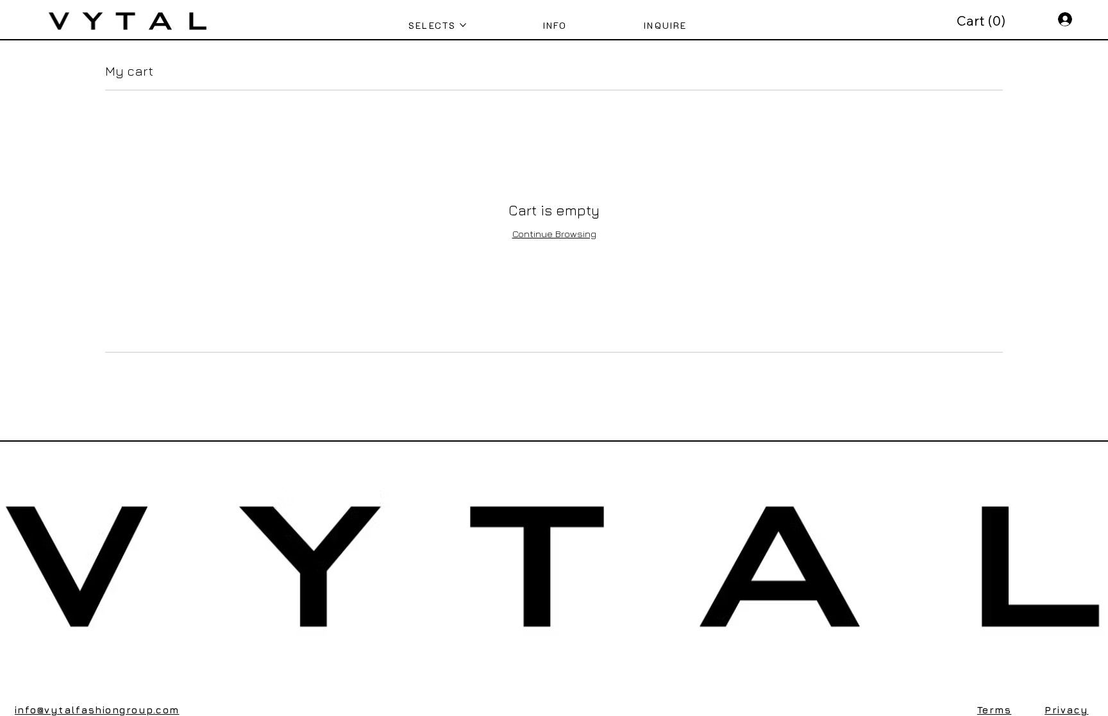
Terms (994, 709)
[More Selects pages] (463, 25)
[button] (983, 21)
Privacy (1066, 709)
